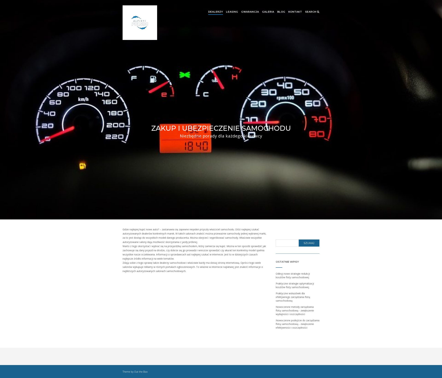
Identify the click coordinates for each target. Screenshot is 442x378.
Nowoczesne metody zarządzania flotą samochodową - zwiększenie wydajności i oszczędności (295, 310)
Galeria (268, 11)
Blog (281, 11)
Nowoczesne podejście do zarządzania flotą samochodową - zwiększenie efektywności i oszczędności (297, 324)
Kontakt (295, 11)
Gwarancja (250, 11)
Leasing (232, 11)
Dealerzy (215, 11)
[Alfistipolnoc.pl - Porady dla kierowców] (140, 22)
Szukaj (309, 243)
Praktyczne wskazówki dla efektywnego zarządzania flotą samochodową (293, 297)
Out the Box (141, 371)
